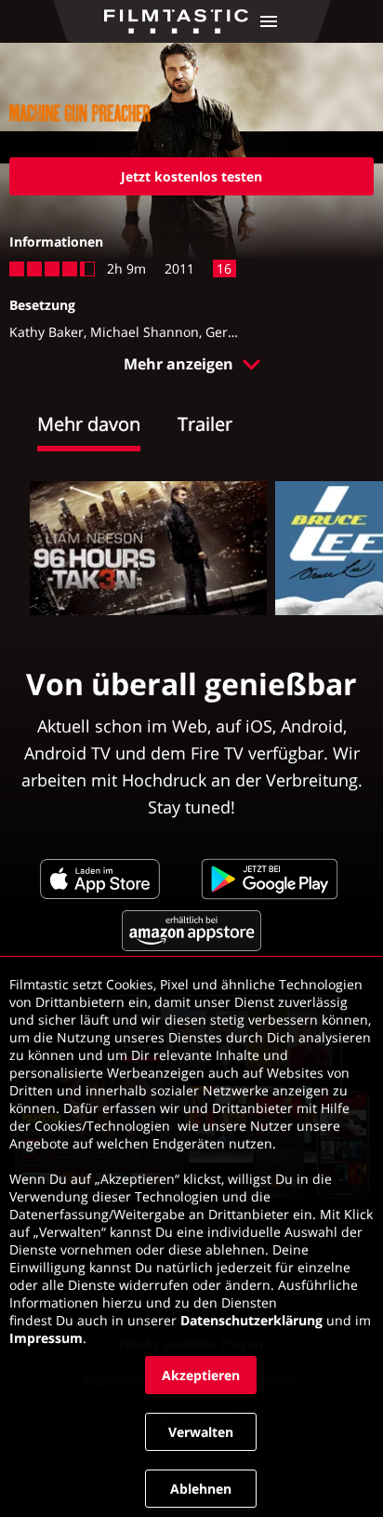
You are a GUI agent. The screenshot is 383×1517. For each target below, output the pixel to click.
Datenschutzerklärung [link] (251, 1320)
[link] (181, 21)
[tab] (107, 426)
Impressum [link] (46, 1338)
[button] (269, 21)
